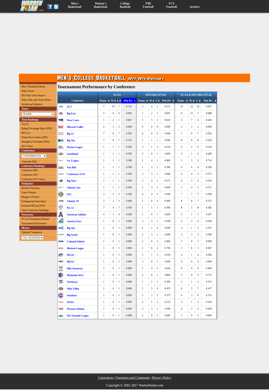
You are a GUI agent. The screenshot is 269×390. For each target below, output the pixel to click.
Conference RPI (29, 170)
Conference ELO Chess (33, 179)
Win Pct (128, 100)
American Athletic (76, 214)
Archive (194, 6)
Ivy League (73, 160)
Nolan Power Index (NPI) (34, 137)
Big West (71, 180)
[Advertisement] (135, 43)
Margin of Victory (30, 196)
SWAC (70, 302)
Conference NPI (29, 174)
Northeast (72, 281)
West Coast (73, 120)
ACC (70, 106)
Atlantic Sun (73, 187)
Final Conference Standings (35, 210)
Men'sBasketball (74, 5)
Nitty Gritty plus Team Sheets (36, 99)
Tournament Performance (33, 223)
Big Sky (71, 228)
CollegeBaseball (125, 5)
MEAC (71, 261)
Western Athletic (75, 308)
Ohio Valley (73, 288)
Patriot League (75, 147)
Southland (72, 153)
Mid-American (75, 268)
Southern (72, 295)
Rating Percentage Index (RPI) (36, 128)
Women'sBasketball (100, 5)
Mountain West (75, 275)
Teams (102, 100)
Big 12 (70, 133)
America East (74, 221)
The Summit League (78, 315)
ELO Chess (27, 146)
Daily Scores (27, 90)
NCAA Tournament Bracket (35, 219)
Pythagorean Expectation (33, 201)
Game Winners (28, 192)
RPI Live (25, 132)
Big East (71, 113)
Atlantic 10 (73, 201)
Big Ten (71, 140)
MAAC (71, 255)
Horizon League (75, 248)
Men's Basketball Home (33, 86)
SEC (69, 194)
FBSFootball (148, 5)
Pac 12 (70, 207)
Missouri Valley (75, 127)
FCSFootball (171, 5)
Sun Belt (71, 167)
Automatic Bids (29, 161)
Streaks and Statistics (31, 104)
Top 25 (24, 124)
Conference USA (76, 174)
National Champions (31, 232)
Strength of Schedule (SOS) (35, 141)
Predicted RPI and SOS (33, 205)
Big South (72, 234)
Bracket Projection (30, 188)
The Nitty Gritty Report (33, 95)
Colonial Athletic (76, 241)
